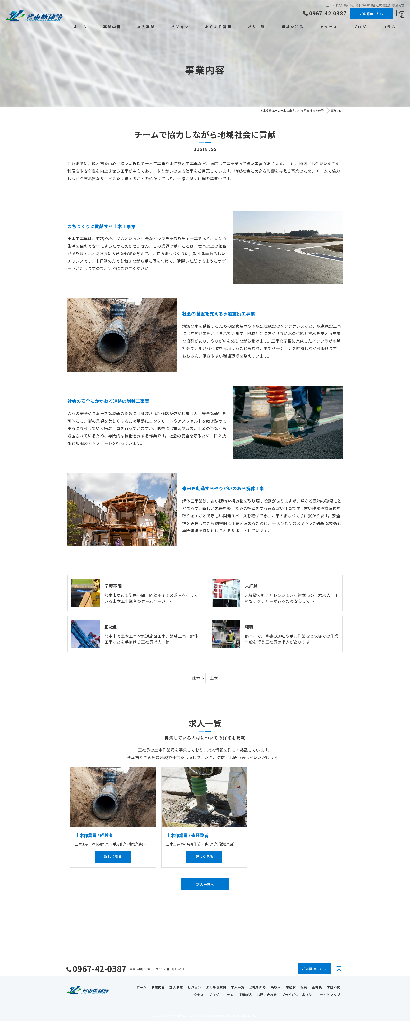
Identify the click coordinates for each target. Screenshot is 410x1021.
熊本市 (198, 678)
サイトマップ (330, 994)
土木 (214, 678)
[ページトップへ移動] (339, 969)
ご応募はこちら (371, 13)
